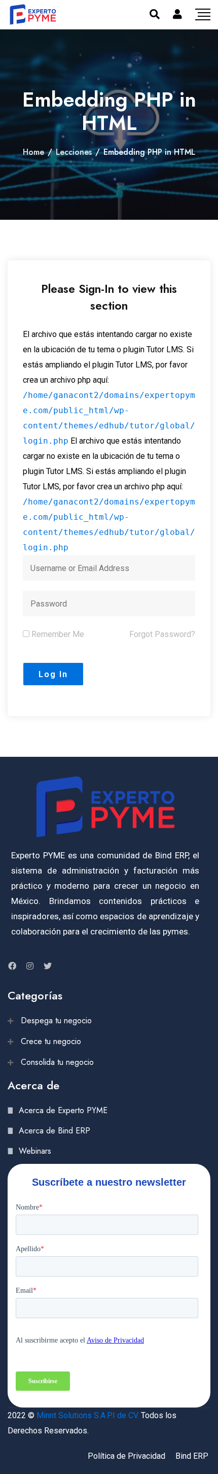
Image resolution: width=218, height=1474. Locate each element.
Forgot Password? (162, 634)
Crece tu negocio (51, 1041)
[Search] (155, 14)
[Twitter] (48, 966)
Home (33, 152)
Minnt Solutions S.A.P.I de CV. (88, 1415)
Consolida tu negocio (57, 1062)
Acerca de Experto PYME (63, 1110)
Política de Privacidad (126, 1456)
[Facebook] (12, 966)
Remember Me (56, 634)
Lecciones (74, 152)
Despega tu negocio (56, 1020)
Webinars (35, 1151)
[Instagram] (30, 966)
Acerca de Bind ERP (54, 1130)
